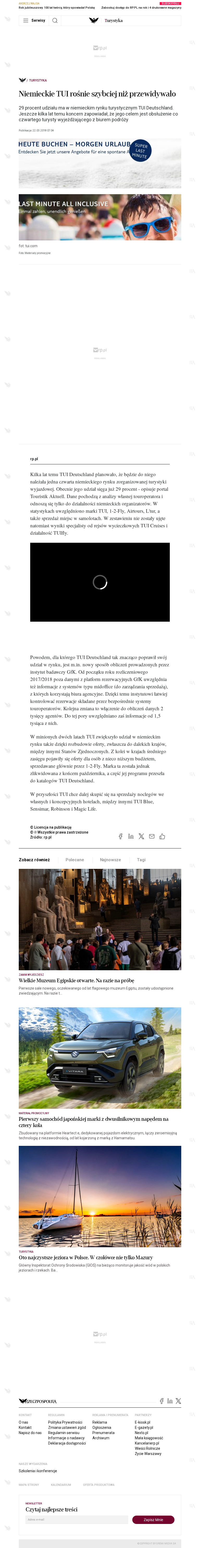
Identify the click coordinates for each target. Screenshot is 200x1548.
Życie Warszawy (148, 1454)
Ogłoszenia (101, 1427)
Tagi (141, 859)
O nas (23, 1422)
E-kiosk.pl (142, 1422)
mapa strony (29, 1485)
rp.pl (34, 459)
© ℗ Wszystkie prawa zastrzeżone (59, 832)
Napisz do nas (30, 1433)
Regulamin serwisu (63, 1433)
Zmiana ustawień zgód (67, 1427)
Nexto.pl (141, 1433)
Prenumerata (103, 1433)
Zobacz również (34, 859)
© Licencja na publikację (51, 827)
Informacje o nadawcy (66, 1438)
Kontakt (25, 1427)
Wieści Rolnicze (147, 1448)
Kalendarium (61, 1485)
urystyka (114, 20)
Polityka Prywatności (65, 1422)
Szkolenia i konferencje (38, 1471)
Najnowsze (110, 859)
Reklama (99, 1422)
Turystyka (38, 80)
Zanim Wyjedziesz (31, 974)
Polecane (75, 859)
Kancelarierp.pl (147, 1443)
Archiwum (100, 1438)
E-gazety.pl (144, 1427)
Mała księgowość (149, 1438)
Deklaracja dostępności (67, 1443)
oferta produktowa (99, 1485)
